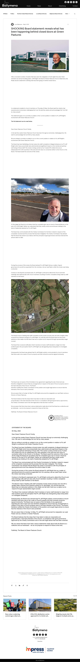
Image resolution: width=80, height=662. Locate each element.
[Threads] (71, 2)
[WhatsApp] (46, 635)
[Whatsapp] (76, 2)
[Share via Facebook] (12, 585)
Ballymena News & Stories (56, 13)
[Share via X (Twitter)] (15, 585)
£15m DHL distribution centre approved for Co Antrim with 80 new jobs (40, 615)
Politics (12, 13)
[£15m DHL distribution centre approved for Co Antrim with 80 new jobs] (40, 605)
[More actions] (68, 24)
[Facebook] (66, 2)
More (66, 13)
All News (5, 13)
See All (75, 596)
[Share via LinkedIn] (19, 585)
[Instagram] (74, 2)
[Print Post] (27, 585)
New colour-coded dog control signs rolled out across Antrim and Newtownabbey (12, 615)
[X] (68, 2)
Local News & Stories (41, 13)
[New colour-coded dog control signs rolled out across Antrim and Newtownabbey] (14, 605)
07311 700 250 (42, 638)
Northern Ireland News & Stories (25, 13)
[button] (74, 13)
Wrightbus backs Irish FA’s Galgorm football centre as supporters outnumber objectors (64, 615)
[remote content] (40, 96)
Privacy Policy (40, 641)
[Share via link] (23, 585)
